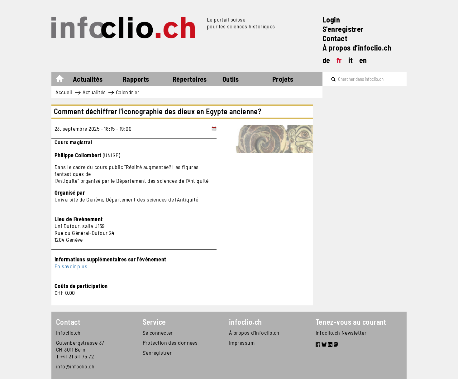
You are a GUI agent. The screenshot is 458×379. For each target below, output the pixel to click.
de (326, 60)
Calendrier (128, 92)
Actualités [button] (88, 79)
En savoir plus (71, 266)
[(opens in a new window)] (318, 345)
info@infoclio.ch (75, 366)
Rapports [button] (136, 79)
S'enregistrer (343, 28)
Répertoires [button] (190, 79)
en (363, 60)
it (350, 60)
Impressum (242, 342)
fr (339, 60)
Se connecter (158, 332)
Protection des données (170, 342)
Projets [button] (282, 79)
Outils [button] (230, 79)
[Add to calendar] (214, 128)
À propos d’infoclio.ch (357, 47)
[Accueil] (126, 27)
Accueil (62, 80)
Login (331, 19)
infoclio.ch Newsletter (341, 332)
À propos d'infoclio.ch (254, 332)
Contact (334, 38)
